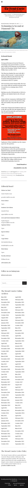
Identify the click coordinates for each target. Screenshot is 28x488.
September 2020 (19, 351)
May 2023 (18, 328)
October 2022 (5, 336)
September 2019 (19, 361)
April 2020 (18, 354)
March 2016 (18, 397)
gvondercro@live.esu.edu (8, 465)
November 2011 (19, 441)
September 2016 (19, 395)
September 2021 (19, 341)
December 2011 (5, 441)
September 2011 (19, 444)
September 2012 (5, 436)
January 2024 (5, 323)
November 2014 (19, 410)
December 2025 (5, 302)
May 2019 (4, 364)
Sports (21, 23)
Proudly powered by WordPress (9, 479)
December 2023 (19, 323)
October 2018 (5, 372)
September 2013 (5, 426)
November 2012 (5, 433)
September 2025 (19, 305)
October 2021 (5, 341)
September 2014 (19, 413)
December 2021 (5, 338)
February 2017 (19, 390)
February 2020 (19, 356)
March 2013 (18, 428)
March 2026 (4, 299)
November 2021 (19, 338)
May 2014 (4, 415)
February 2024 (19, 320)
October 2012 (19, 433)
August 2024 (4, 317)
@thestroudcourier (6, 275)
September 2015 (5, 405)
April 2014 (18, 415)
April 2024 (18, 317)
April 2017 (18, 387)
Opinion (22, 485)
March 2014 (4, 418)
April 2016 (4, 397)
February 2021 (5, 346)
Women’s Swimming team (8, 175)
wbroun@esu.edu (6, 262)
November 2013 (5, 423)
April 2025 (18, 307)
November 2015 (5, 402)
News (9, 485)
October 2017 (19, 382)
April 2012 (18, 436)
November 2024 (19, 312)
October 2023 (19, 325)
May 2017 (4, 387)
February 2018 (5, 379)
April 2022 (18, 336)
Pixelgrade (14, 481)
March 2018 (18, 377)
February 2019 (19, 366)
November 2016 (19, 392)
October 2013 (19, 423)
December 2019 (5, 359)
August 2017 (18, 384)
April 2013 (4, 428)
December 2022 (19, 333)
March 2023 (18, 330)
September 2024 (19, 315)
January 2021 (19, 346)
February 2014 (19, 418)
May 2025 (4, 307)
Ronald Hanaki (5, 23)
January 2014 (5, 421)
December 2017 (19, 379)
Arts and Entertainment (19, 483)
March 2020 (4, 356)
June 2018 (4, 374)
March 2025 (4, 310)
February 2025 (19, 310)
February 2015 (5, 410)
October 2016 (5, 395)
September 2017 (5, 384)
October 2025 (5, 305)
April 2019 (18, 364)
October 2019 (5, 361)
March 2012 (4, 439)
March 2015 (18, 408)
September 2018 (19, 372)
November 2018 (19, 369)
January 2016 (19, 400)
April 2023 (4, 330)
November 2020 (19, 348)
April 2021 (4, 343)
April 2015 (4, 408)
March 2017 (4, 390)
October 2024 (5, 315)
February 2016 (5, 400)
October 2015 (19, 402)
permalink (4, 177)
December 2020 (5, 348)
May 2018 (18, 374)
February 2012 (19, 439)
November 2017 (5, 382)
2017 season (20, 171)
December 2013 (19, 421)
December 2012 (19, 431)
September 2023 (5, 328)
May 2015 (18, 405)
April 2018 (4, 377)
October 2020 (5, 351)
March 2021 (18, 343)
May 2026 (4, 297)
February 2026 (19, 299)
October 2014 (5, 413)
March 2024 (4, 320)
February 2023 (5, 333)
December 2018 (5, 369)
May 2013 (18, 426)
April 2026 (18, 297)
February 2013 (5, 431)
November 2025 (19, 302)
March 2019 (4, 366)
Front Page (7, 483)
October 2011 (5, 444)
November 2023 (5, 325)
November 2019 (19, 359)
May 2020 (4, 354)
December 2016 (5, 392)
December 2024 (5, 312)
